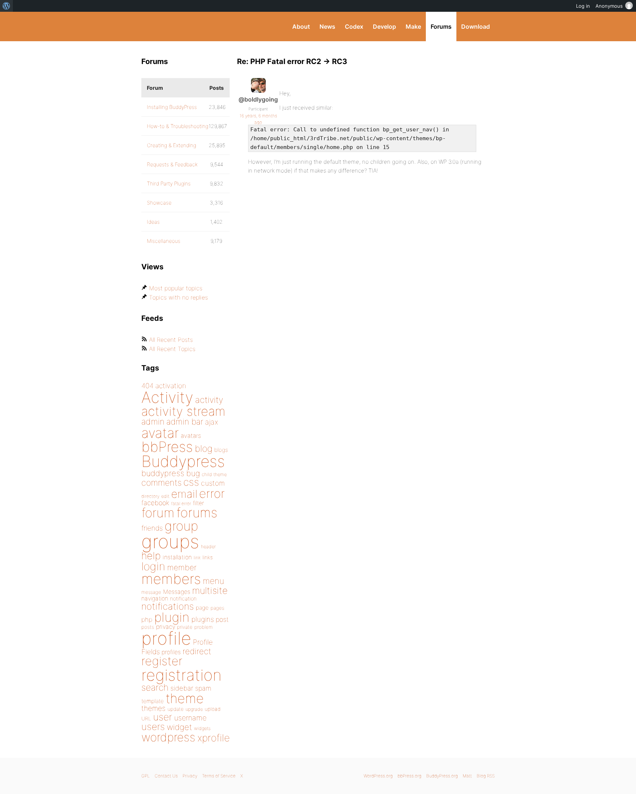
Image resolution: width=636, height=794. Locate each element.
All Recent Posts (171, 339)
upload (212, 709)
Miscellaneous (163, 241)
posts (147, 627)
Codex (354, 26)
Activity (167, 397)
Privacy (190, 776)
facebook (155, 503)
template (152, 701)
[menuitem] (6, 6)
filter (198, 503)
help (151, 556)
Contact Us (166, 776)
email (184, 493)
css (191, 482)
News (327, 26)
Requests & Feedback (172, 164)
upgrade (194, 709)
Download (475, 26)
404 (147, 386)
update (175, 709)
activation (170, 386)
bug (193, 473)
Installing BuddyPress (172, 107)
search (155, 687)
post (222, 619)
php (146, 619)
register (162, 661)
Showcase (159, 202)
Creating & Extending (171, 145)
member (182, 567)
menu (213, 581)
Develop (384, 26)
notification (183, 598)
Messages (176, 591)
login (153, 566)
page (202, 607)
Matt (467, 776)
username (190, 717)
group (181, 526)
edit (165, 496)
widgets (202, 728)
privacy (165, 626)
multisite (209, 590)
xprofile (213, 738)
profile (166, 638)
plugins (202, 619)
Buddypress (183, 461)
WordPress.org (378, 776)
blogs (221, 449)
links (207, 557)
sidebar (181, 688)
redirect (197, 651)
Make (413, 26)
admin (153, 422)
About (301, 26)
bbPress (167, 446)
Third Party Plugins (169, 183)
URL (146, 719)
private (184, 627)
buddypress (162, 473)
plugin (172, 617)
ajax (211, 422)
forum (157, 512)
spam (203, 688)
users (153, 726)
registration (181, 675)
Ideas (153, 222)
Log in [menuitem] (583, 6)
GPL (145, 776)
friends (152, 528)
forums (197, 512)
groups (170, 541)
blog (203, 448)
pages (217, 608)
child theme (214, 474)
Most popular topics (175, 288)
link (197, 557)
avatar (160, 433)
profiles (171, 652)
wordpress (168, 737)
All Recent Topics (172, 348)
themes (153, 708)
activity (209, 399)
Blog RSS (486, 776)
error (212, 493)
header (208, 546)
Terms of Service (219, 776)
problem (203, 627)
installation (177, 557)
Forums (441, 26)
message (151, 592)
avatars (191, 435)
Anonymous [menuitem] (609, 6)
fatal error (181, 503)
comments (161, 482)
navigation (154, 598)
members (171, 578)
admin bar (184, 421)
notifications (167, 606)
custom (213, 483)
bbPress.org (409, 776)
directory (150, 496)
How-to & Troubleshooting (177, 126)
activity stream (183, 411)
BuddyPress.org (190, 26)
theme (185, 698)
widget (179, 727)
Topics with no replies (178, 297)
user (162, 717)
